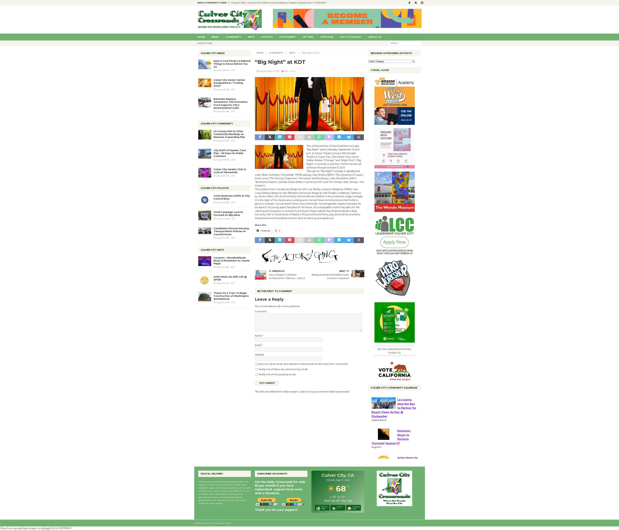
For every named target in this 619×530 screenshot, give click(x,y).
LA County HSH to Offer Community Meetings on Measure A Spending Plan (229, 134)
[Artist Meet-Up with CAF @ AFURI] (204, 280)
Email (258, 345)
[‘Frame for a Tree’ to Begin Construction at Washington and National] (204, 296)
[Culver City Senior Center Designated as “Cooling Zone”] (204, 83)
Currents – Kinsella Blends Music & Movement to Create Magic (232, 260)
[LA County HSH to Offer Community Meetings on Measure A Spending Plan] (204, 135)
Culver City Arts (212, 249)
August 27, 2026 (222, 111)
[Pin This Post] (290, 137)
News (215, 36)
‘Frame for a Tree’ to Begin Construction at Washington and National (231, 296)
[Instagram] (422, 3)
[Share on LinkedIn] (280, 137)
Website (259, 354)
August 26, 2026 (222, 176)
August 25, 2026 (222, 202)
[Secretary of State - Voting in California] (394, 378)
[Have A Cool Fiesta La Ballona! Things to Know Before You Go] (204, 64)
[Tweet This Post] (270, 137)
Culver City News (213, 53)
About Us (375, 36)
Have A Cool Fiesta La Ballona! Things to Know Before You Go (232, 64)
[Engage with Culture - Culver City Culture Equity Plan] (394, 166)
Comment (261, 311)
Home (201, 36)
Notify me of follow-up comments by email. (283, 369)
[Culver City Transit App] (394, 340)
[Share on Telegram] (339, 137)
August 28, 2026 (222, 70)
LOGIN (227, 523)
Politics (267, 36)
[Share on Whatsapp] (319, 137)
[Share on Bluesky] (349, 137)
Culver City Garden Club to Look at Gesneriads (230, 171)
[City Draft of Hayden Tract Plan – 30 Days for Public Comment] (204, 154)
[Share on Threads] (359, 137)
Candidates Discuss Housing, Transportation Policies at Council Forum (231, 231)
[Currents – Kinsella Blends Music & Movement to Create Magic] (204, 261)
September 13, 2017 (269, 71)
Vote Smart (287, 36)
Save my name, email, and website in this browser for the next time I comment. (303, 364)
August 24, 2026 (223, 219)
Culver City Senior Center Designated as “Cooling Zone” (229, 83)
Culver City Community (217, 123)
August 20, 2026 (222, 238)
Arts (251, 36)
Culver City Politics (215, 188)
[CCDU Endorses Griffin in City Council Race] (204, 199)
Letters (308, 36)
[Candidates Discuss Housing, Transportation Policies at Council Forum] (204, 232)
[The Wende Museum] (394, 210)
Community (233, 36)
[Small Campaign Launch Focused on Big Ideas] (204, 215)
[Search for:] (405, 43)
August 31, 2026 (222, 141)
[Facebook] (409, 3)
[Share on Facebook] (260, 137)
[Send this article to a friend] (299, 137)
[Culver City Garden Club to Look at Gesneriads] (204, 173)
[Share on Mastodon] (329, 137)
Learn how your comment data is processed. (324, 391)
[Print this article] (309, 137)
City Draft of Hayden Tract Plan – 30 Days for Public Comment (230, 153)
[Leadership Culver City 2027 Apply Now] (394, 253)
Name (259, 335)
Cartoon (326, 36)
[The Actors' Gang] (309, 261)
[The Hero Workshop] (394, 297)
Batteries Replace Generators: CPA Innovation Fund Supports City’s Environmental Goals (231, 103)
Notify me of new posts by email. (277, 374)
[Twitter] (416, 3)
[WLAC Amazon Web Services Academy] (394, 123)
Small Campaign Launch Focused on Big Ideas (228, 213)
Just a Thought (351, 36)
